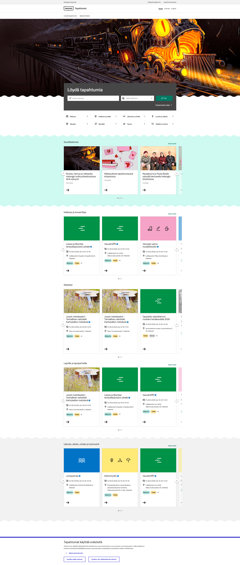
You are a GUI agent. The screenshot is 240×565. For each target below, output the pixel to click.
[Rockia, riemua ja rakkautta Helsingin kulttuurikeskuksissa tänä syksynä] (82, 170)
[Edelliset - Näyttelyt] (63, 324)
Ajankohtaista (85, 16)
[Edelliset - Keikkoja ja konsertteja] (63, 249)
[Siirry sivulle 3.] (120, 198)
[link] (69, 8)
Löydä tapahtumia (70, 16)
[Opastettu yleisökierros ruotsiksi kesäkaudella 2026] (158, 321)
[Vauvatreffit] (120, 245)
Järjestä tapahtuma (154, 2)
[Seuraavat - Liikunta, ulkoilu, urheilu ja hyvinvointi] (177, 481)
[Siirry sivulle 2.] (119, 198)
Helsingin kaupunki (70, 2)
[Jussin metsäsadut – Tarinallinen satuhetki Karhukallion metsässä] (82, 321)
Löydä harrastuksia (170, 2)
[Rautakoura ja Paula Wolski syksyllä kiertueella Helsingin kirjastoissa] (158, 170)
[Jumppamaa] (82, 477)
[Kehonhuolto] (120, 477)
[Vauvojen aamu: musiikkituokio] (158, 245)
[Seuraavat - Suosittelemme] (177, 173)
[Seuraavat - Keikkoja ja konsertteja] (177, 249)
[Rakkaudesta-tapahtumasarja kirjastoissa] (120, 170)
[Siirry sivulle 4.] (122, 198)
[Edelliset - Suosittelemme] (63, 173)
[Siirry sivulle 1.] (117, 198)
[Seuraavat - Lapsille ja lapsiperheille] (177, 400)
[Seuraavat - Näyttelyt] (177, 324)
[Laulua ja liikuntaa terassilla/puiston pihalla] (82, 245)
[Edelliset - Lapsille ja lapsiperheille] (63, 400)
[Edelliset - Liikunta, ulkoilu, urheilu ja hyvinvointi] (63, 481)
